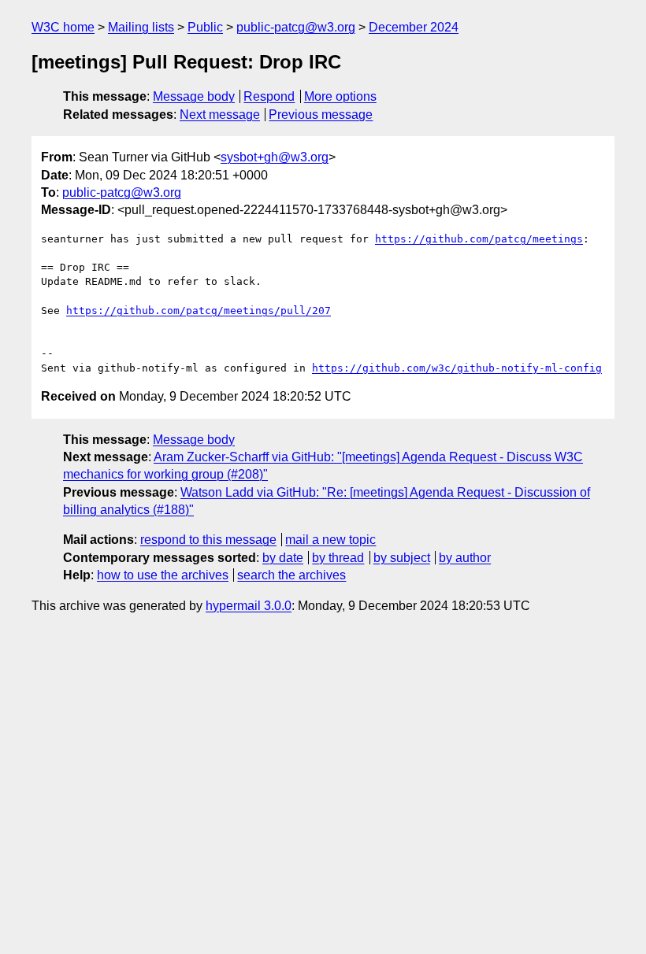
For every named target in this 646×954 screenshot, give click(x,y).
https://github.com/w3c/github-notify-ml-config (457, 368)
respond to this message (208, 539)
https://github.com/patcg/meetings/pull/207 (198, 310)
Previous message (321, 114)
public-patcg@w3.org (295, 27)
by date (282, 557)
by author (465, 557)
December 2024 (414, 27)
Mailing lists (141, 27)
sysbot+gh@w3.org (275, 157)
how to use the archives (162, 575)
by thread (338, 557)
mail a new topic (330, 539)
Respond (269, 96)
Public (205, 27)
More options (340, 96)
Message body (194, 96)
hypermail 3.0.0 (248, 605)
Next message (220, 114)
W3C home (63, 27)
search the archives (291, 575)
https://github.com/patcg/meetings (479, 239)
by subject (401, 557)
